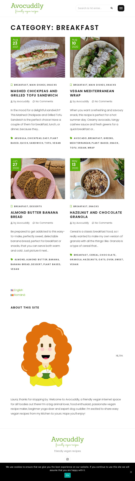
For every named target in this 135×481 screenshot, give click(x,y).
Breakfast (21, 84)
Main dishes (38, 84)
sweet (119, 259)
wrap (91, 147)
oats (102, 259)
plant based (100, 143)
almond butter (37, 259)
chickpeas (34, 138)
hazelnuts (90, 259)
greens (108, 138)
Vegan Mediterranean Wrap (92, 93)
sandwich (36, 143)
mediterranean (80, 143)
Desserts (36, 206)
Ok (67, 475)
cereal (94, 255)
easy (46, 138)
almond (20, 259)
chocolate (108, 255)
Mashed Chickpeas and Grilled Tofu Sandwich (34, 93)
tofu (47, 143)
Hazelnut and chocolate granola (96, 214)
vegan (57, 143)
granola (76, 259)
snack (114, 143)
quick (24, 143)
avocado (80, 138)
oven (110, 259)
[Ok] (131, 472)
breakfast (95, 138)
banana (54, 259)
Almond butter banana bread (34, 214)
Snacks (52, 84)
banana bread (20, 264)
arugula (20, 138)
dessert (36, 264)
